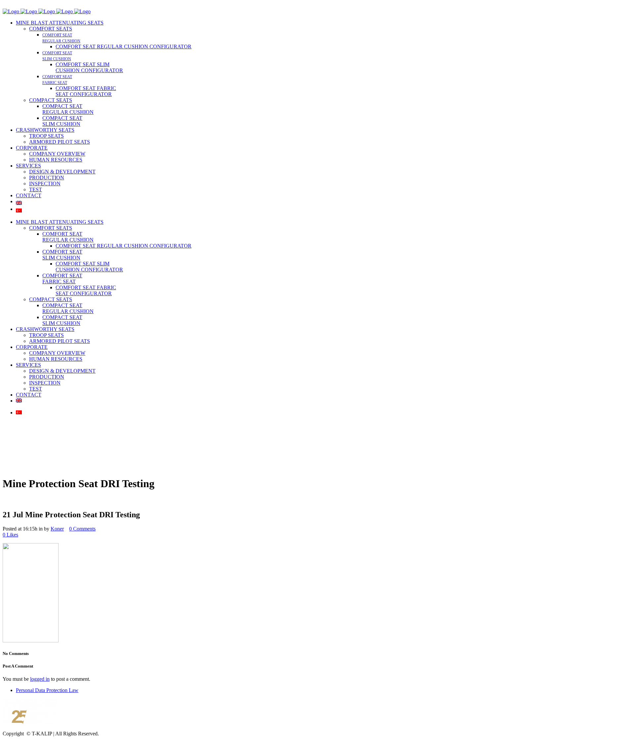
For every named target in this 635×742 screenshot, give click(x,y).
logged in (40, 679)
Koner (57, 529)
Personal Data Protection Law (47, 690)
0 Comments (82, 529)
